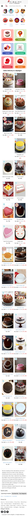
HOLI (2, 496)
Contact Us (19, 505)
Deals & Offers (13, 505)
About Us (3, 502)
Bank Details (22, 507)
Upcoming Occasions (6, 493)
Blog (22, 503)
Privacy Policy (17, 502)
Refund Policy (23, 502)
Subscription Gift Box (8, 507)
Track (20, 1)
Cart (10, 1)
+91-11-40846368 (14, 3)
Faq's (2, 503)
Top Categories (22, 493)
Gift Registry (16, 507)
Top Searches (15, 493)
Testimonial (3, 505)
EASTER (15, 496)
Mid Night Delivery (16, 503)
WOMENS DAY (8, 496)
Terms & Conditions (9, 502)
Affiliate (7, 505)
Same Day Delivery (8, 503)
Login (15, 1)
